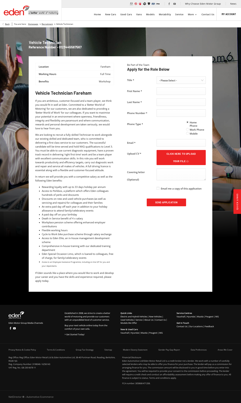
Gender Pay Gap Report (169, 349)
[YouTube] (174, 4)
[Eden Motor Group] (30, 10)
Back (7, 24)
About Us (148, 319)
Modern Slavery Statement (135, 349)
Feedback (209, 326)
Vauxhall (124, 332)
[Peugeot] (149, 4)
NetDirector (15, 396)
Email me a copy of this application (181, 188)
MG (161, 332)
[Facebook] (169, 4)
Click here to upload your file (181, 157)
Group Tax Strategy (84, 349)
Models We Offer (128, 322)
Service (139, 319)
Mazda (144, 332)
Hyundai (135, 332)
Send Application (166, 202)
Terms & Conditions (56, 349)
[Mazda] (131, 4)
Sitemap (108, 349)
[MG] (136, 4)
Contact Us (160, 319)
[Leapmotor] (144, 4)
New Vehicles (155, 316)
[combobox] (181, 80)
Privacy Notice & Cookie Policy (22, 349)
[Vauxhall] (140, 4)
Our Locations (196, 326)
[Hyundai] (153, 4)
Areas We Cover (225, 349)
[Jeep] (158, 4)
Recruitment (47, 24)
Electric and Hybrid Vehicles (133, 316)
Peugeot (153, 332)
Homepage (33, 24)
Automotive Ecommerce (39, 396)
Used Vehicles (127, 319)
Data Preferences (199, 349)
